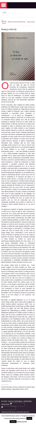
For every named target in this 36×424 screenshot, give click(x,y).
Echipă (4, 401)
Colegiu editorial (15, 401)
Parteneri (27, 401)
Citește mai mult (22, 422)
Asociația (5, 404)
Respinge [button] (13, 421)
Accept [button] (29, 418)
